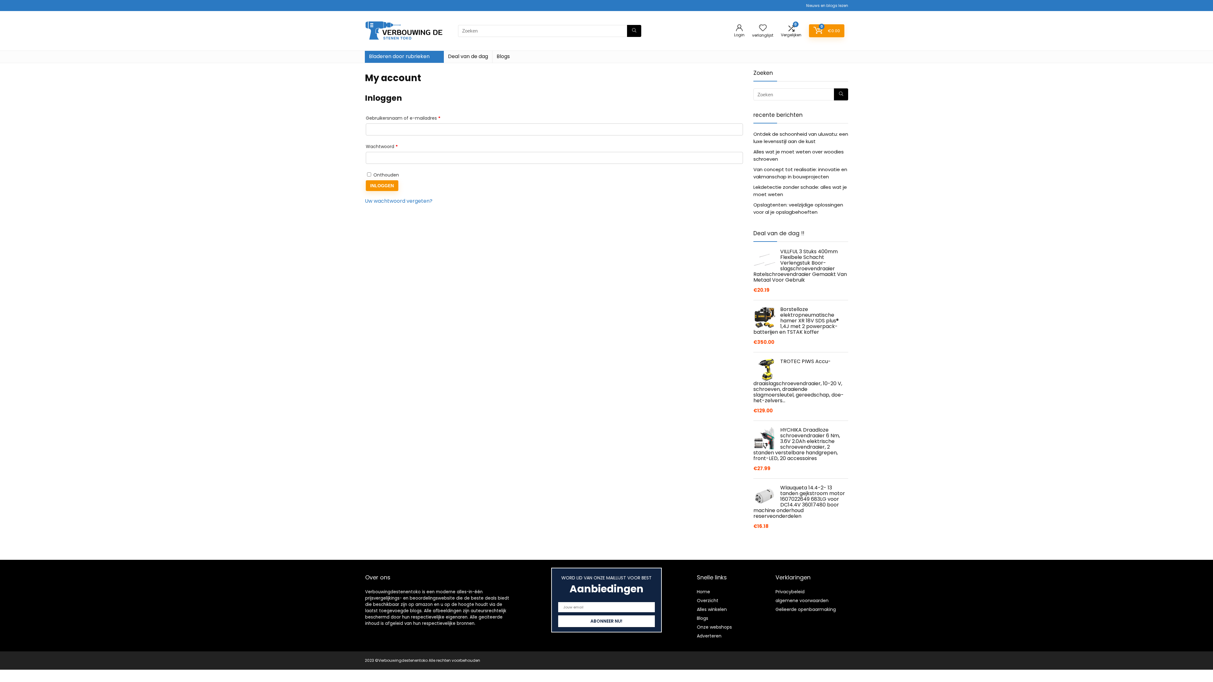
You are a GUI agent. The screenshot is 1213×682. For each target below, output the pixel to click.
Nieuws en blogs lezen (827, 5)
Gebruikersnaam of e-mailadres (410, 118)
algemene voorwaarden (802, 600)
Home (703, 592)
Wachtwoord (389, 146)
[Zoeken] (634, 31)
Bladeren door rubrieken (399, 56)
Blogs (503, 56)
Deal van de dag (468, 56)
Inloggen (382, 185)
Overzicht (707, 600)
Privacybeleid (790, 592)
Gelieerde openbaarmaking (805, 609)
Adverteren (709, 636)
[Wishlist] (763, 28)
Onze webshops (714, 627)
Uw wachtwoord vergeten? (398, 201)
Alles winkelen (712, 609)
